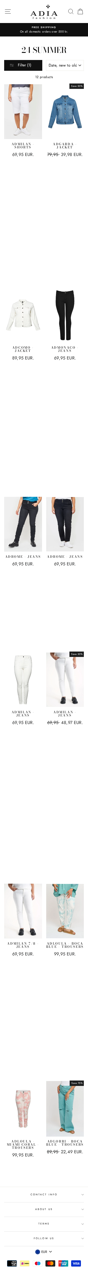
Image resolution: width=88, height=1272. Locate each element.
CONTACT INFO (44, 1194)
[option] (44, 29)
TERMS (44, 1223)
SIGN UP (72, 1261)
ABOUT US (44, 1209)
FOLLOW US (44, 1238)
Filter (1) (24, 65)
